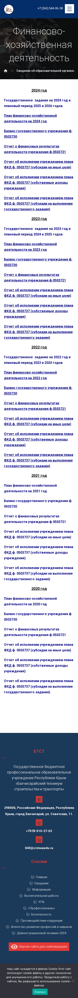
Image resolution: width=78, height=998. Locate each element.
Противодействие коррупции (41, 920)
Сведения (41, 883)
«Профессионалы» (41, 908)
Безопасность (41, 914)
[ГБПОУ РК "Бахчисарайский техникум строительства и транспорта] (5, 70)
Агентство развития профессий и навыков (41, 927)
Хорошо (40, 991)
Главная (41, 877)
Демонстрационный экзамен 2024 (41, 933)
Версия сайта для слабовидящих (42, 946)
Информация (41, 889)
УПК (41, 902)
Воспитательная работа (41, 896)
